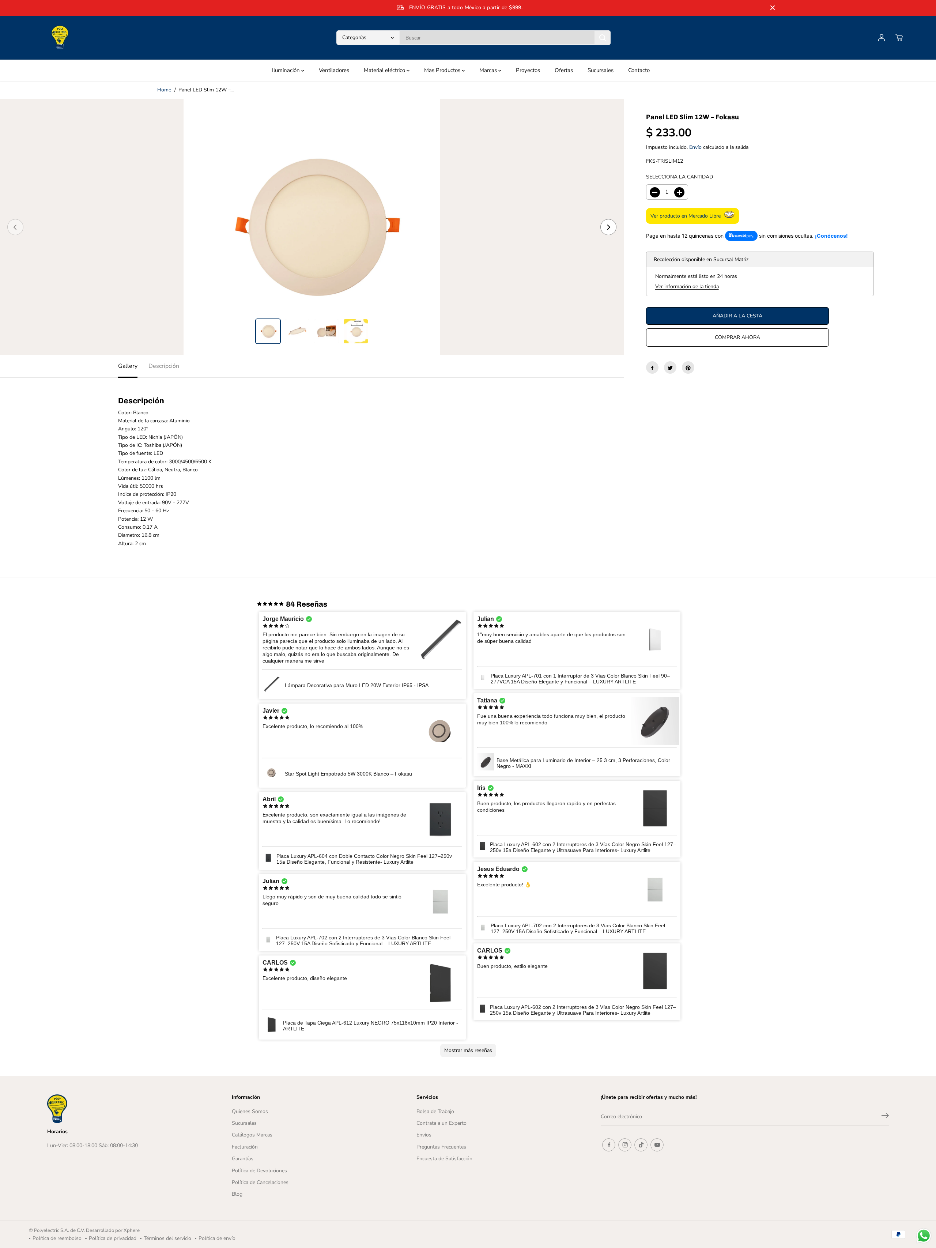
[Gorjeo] (670, 368)
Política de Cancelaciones (260, 1182)
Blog (237, 1194)
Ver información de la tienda (687, 286)
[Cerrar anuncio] (772, 7)
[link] (117, 1108)
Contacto (639, 70)
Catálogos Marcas (252, 1134)
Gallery (127, 366)
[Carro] (899, 38)
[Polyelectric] (60, 37)
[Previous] (15, 227)
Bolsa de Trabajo (435, 1111)
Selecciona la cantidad (679, 176)
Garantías (242, 1158)
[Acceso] (881, 38)
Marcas (488, 70)
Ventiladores (334, 70)
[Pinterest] (688, 368)
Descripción (163, 366)
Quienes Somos (250, 1111)
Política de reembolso (57, 1238)
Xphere (132, 1230)
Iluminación (286, 70)
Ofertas (564, 70)
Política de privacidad (112, 1238)
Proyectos (528, 70)
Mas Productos (443, 70)
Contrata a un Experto (441, 1123)
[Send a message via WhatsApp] (923, 1235)
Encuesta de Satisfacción (444, 1158)
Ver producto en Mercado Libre (685, 216)
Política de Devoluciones (259, 1170)
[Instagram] (625, 1145)
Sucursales (601, 70)
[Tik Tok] (641, 1145)
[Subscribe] (885, 1117)
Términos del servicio (167, 1238)
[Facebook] (652, 368)
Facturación (245, 1146)
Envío (695, 147)
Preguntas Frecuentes (441, 1146)
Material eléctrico (385, 70)
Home (164, 89)
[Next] (608, 227)
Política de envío (217, 1238)
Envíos (423, 1134)
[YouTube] (657, 1145)
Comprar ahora (737, 337)
